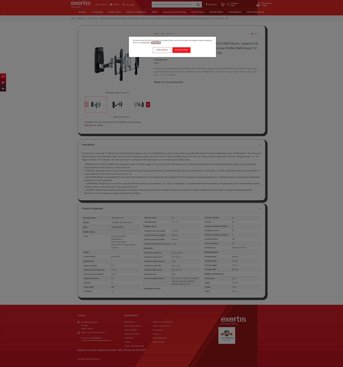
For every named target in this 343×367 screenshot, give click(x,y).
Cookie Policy (156, 43)
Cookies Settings (161, 50)
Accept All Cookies (181, 50)
